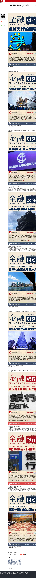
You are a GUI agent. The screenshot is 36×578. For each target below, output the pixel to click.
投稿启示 (4, 572)
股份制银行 (26, 1)
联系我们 (13, 572)
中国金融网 (11, 569)
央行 (11, 1)
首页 (4, 1)
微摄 (17, 569)
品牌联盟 (26, 572)
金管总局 (14, 1)
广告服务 (17, 572)
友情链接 (22, 572)
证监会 (18, 1)
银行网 (8, 569)
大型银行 (22, 1)
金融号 (15, 569)
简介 (1, 572)
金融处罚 (30, 1)
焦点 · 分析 (7, 1)
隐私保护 (9, 572)
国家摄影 (19, 569)
